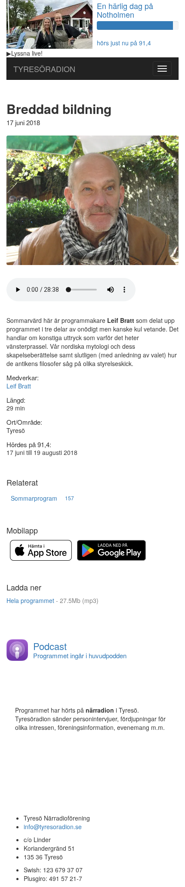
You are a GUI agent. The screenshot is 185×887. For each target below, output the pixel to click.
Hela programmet (52, 600)
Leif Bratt (18, 386)
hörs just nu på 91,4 (124, 42)
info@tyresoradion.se (53, 826)
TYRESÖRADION (44, 68)
